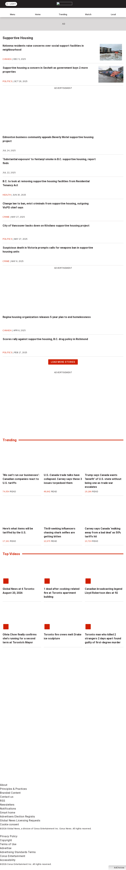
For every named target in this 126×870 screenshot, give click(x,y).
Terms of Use (8, 844)
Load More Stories (63, 362)
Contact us (6, 796)
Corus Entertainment (12, 856)
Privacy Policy (8, 836)
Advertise (5, 848)
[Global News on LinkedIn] (25, 755)
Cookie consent (9, 824)
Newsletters (7, 804)
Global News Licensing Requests (20, 820)
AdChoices (119, 868)
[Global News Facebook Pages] (25, 703)
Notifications (8, 808)
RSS (2, 800)
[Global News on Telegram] (25, 781)
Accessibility (8, 860)
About (3, 784)
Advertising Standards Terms (18, 852)
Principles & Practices (13, 788)
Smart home (7, 812)
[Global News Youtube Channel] (25, 729)
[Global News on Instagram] (74, 729)
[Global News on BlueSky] (74, 781)
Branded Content (10, 792)
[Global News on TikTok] (74, 755)
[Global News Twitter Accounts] (74, 703)
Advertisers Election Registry (17, 816)
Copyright (6, 840)
